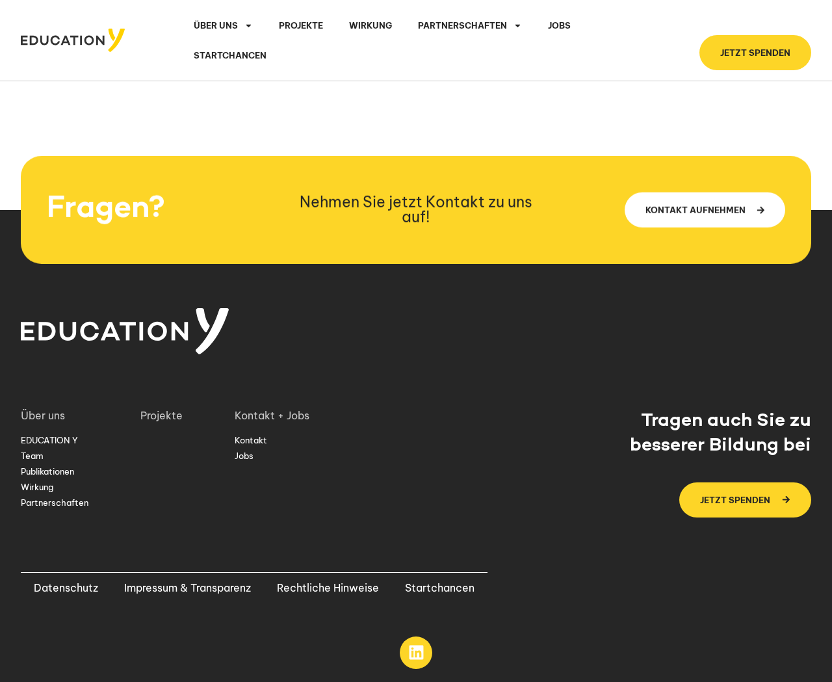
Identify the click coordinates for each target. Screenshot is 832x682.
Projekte (301, 25)
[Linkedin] (416, 652)
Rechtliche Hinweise (328, 587)
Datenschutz (66, 587)
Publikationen (47, 471)
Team (32, 456)
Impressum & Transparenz (187, 587)
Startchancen (230, 55)
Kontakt (251, 440)
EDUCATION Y (49, 440)
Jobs (559, 25)
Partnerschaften (54, 502)
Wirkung (370, 25)
